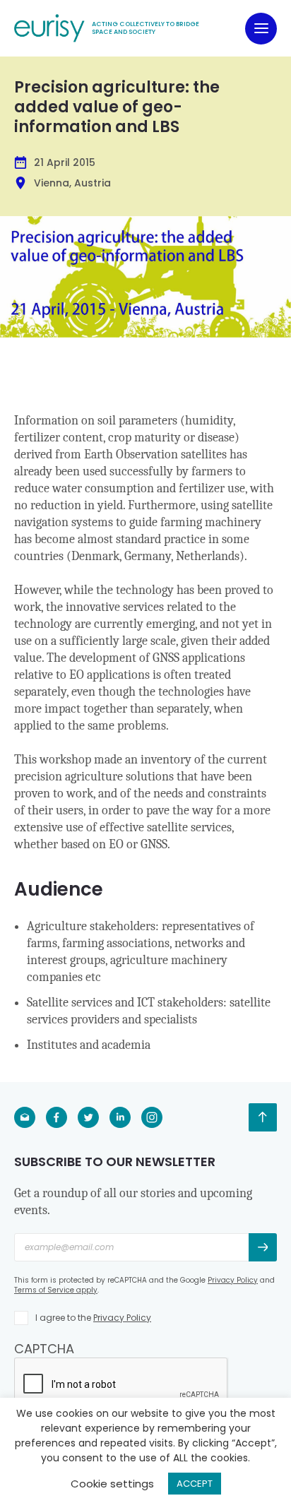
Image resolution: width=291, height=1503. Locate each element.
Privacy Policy (233, 1280)
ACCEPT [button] (195, 1483)
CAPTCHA (44, 1349)
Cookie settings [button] (112, 1483)
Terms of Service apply (55, 1290)
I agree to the (93, 1318)
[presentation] (121, 1385)
